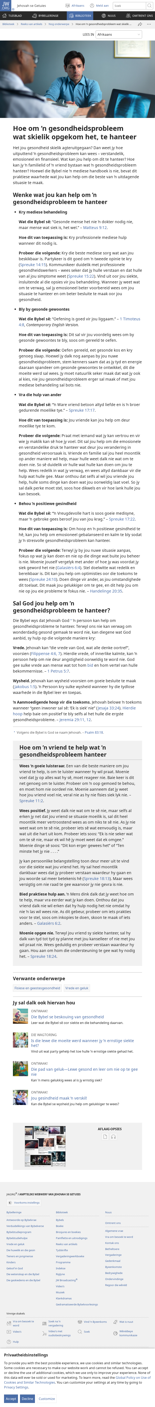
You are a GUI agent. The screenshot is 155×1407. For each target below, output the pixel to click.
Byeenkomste (113, 1267)
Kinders (11, 1262)
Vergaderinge (113, 1255)
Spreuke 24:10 (43, 579)
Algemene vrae (114, 1231)
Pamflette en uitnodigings (71, 1238)
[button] (45, 15)
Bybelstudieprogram (18, 1232)
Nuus (108, 1212)
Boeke (59, 1226)
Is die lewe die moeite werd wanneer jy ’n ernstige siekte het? (82, 1043)
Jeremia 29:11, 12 (75, 719)
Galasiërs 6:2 (48, 923)
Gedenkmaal (112, 1261)
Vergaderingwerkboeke (70, 1256)
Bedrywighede (114, 1273)
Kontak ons (112, 1243)
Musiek (60, 1292)
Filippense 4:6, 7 (45, 653)
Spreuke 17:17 (82, 410)
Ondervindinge (114, 1279)
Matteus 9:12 (95, 227)
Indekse (60, 1268)
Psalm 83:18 (94, 732)
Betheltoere (112, 1249)
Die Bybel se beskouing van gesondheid (67, 1017)
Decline (27, 1399)
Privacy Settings (16, 1387)
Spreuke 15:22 (81, 276)
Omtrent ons (113, 1223)
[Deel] (140, 24)
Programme (63, 1262)
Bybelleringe (13, 1212)
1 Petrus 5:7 (58, 671)
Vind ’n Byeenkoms (92, 1322)
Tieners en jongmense (19, 1256)
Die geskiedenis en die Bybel (23, 1280)
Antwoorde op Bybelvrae (21, 1220)
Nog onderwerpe (59, 24)
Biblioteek (8, 24)
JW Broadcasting (67, 1280)
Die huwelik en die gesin (20, 1250)
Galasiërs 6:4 (68, 567)
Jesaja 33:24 (108, 708)
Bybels (60, 1220)
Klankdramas (64, 1298)
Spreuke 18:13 (97, 878)
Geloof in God (14, 1268)
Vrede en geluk (15, 1244)
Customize (47, 1399)
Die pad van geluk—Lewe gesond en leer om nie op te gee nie (84, 1071)
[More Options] (149, 24)
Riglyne (60, 1274)
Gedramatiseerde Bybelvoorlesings (77, 1304)
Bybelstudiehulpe (16, 1238)
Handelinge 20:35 (106, 591)
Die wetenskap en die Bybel (22, 1274)
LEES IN (88, 34)
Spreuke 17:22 (122, 519)
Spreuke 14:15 (33, 264)
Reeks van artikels (31, 24)
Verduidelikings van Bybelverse (25, 1226)
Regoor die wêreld (116, 1285)
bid (90, 665)
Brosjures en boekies (68, 1232)
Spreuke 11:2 (31, 800)
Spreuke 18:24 (43, 956)
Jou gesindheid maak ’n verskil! (59, 1098)
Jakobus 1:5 (25, 686)
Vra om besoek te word (119, 1237)
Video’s (60, 1286)
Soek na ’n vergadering (52, 1324)
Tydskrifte (62, 1250)
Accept (11, 1399)
